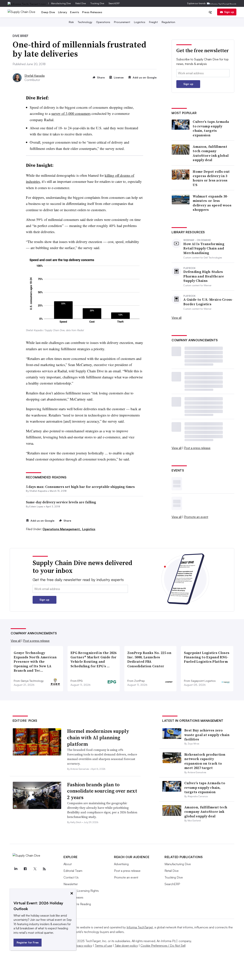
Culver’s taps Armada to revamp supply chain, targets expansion (211, 128)
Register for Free (28, 942)
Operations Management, (62, 529)
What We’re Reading (77, 904)
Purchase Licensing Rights (81, 891)
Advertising (121, 864)
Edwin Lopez (36, 506)
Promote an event (196, 517)
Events (74, 12)
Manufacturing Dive (61, 3)
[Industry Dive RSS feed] (44, 869)
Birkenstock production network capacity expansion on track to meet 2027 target (205, 761)
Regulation (168, 22)
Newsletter (70, 884)
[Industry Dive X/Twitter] (35, 869)
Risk (71, 22)
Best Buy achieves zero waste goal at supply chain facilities (207, 735)
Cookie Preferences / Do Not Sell (162, 945)
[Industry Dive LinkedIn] (16, 869)
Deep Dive (48, 12)
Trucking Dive (97, 3)
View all (176, 318)
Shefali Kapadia (34, 76)
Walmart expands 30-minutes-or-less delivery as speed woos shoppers (212, 203)
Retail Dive (80, 3)
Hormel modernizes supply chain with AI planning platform (98, 737)
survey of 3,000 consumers (71, 113)
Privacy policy (83, 945)
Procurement (122, 22)
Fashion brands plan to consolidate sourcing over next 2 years (102, 791)
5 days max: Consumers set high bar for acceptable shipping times (80, 486)
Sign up (229, 12)
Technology (85, 22)
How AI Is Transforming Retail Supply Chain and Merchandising (203, 248)
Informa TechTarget (140, 927)
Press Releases (92, 12)
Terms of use (103, 945)
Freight (153, 22)
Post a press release (197, 448)
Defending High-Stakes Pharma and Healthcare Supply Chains (203, 276)
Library (62, 12)
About (67, 864)
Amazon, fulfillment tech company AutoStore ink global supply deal (211, 153)
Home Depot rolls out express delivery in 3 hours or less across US (211, 178)
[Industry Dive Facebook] (25, 869)
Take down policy (126, 945)
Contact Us (71, 877)
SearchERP (114, 3)
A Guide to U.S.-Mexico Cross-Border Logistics (208, 301)
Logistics (139, 22)
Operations (103, 22)
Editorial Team (72, 871)
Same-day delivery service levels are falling (61, 502)
